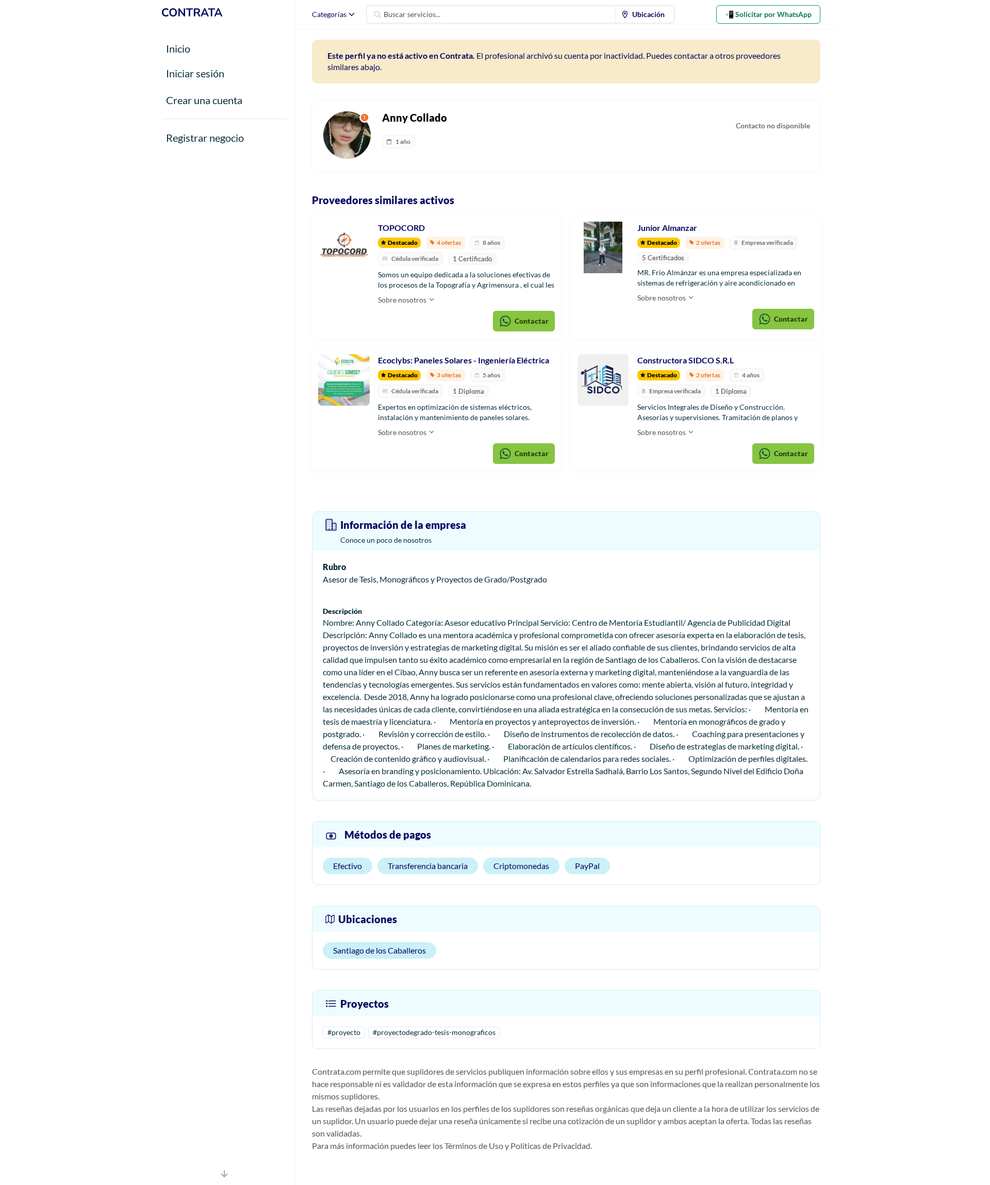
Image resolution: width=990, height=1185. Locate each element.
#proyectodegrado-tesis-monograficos (434, 1032)
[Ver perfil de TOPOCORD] (344, 247)
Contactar (532, 320)
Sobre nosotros (403, 299)
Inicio (178, 48)
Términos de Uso (473, 1145)
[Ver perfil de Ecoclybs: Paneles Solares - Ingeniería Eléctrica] (344, 380)
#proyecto (343, 1032)
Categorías (329, 14)
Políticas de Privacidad (550, 1145)
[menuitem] (645, 14)
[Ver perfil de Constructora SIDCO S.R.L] (603, 380)
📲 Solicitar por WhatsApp (768, 14)
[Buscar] (377, 14)
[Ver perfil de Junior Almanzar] (603, 247)
